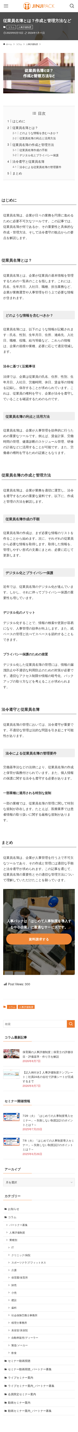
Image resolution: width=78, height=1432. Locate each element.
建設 (14, 1300)
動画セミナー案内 (19, 1402)
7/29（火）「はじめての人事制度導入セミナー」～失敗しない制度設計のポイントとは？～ (48, 1120)
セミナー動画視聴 (19, 1361)
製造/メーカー (19, 1345)
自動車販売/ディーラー (24, 1337)
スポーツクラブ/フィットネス (28, 1262)
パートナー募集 (18, 1225)
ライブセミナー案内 (20, 1377)
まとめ (17, 173)
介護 (14, 1270)
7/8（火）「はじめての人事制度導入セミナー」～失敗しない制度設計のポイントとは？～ (48, 1144)
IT (12, 1247)
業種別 (13, 1240)
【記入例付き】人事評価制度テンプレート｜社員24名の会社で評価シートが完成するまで (48, 1076)
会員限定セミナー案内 (22, 1394)
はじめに (18, 121)
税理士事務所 (19, 1322)
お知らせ (13, 1209)
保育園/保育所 (19, 1277)
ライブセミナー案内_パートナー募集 (31, 1386)
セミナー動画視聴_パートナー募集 (30, 1369)
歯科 (14, 1307)
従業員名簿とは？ (25, 127)
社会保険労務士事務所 (24, 1315)
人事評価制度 (24, 27)
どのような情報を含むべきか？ (39, 133)
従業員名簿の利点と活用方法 (37, 138)
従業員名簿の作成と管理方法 (33, 144)
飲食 (14, 1353)
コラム (11, 27)
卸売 (14, 1285)
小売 (14, 1292)
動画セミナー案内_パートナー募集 (30, 1411)
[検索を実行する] (71, 1024)
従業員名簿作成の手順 (33, 150)
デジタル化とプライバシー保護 (39, 155)
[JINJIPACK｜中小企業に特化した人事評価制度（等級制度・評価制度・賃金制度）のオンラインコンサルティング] (39, 6)
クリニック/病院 (20, 1255)
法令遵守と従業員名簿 (28, 161)
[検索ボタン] (72, 6)
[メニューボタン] (6, 6)
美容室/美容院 (19, 1330)
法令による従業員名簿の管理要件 (40, 167)
